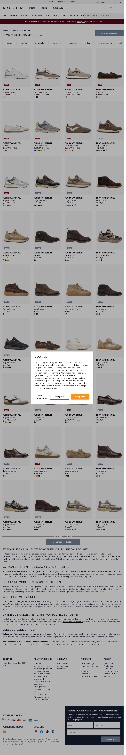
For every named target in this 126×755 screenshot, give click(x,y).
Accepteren (80, 396)
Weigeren (59, 396)
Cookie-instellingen (42, 397)
